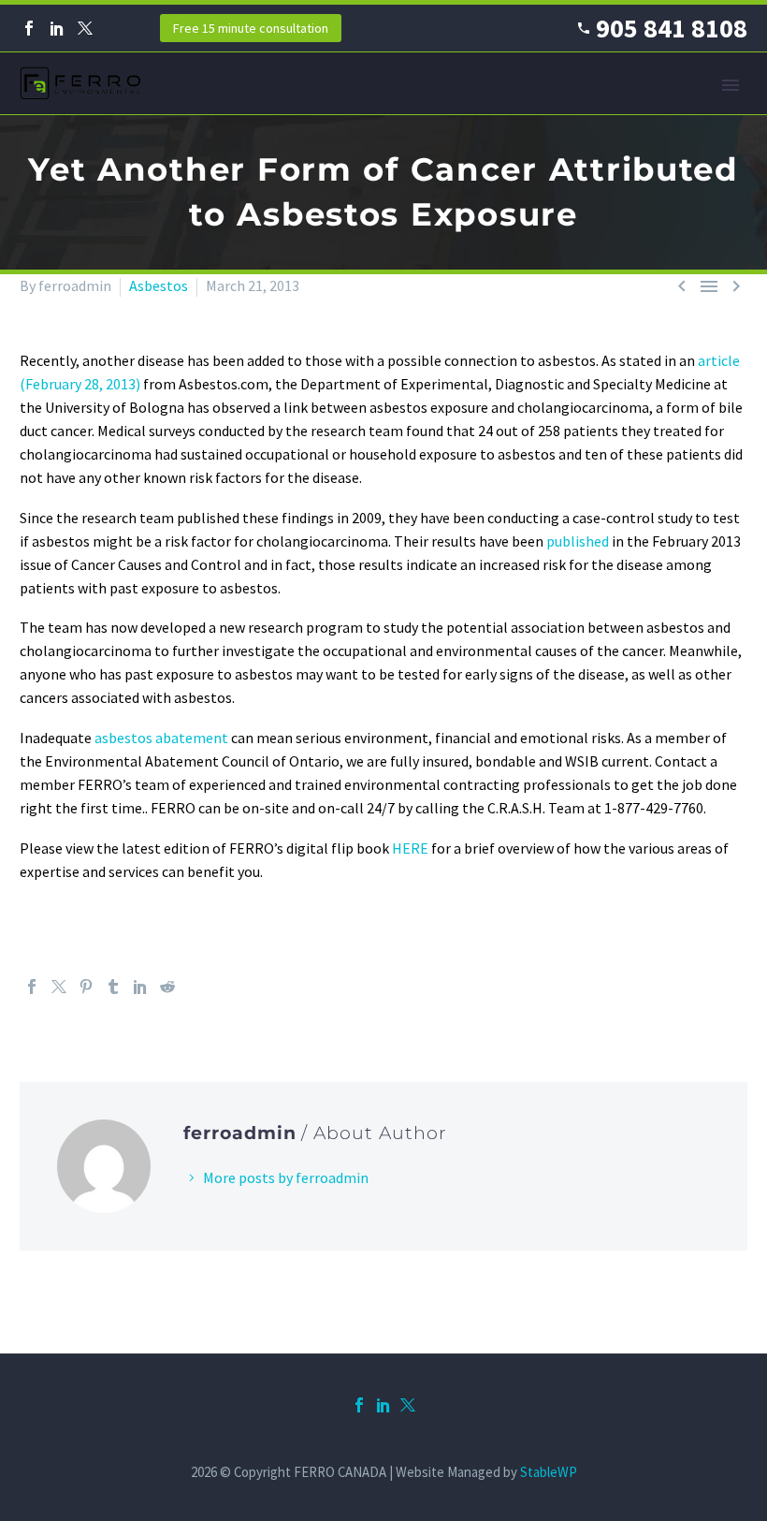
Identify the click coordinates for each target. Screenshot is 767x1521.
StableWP (548, 1472)
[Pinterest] (86, 986)
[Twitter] (85, 28)
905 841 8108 (671, 28)
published (579, 541)
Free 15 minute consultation (250, 28)
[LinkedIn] (57, 28)
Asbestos (158, 285)
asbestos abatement (161, 737)
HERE (410, 848)
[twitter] (407, 1404)
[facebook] (359, 1404)
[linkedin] (383, 1404)
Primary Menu (730, 85)
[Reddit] (167, 986)
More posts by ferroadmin (286, 1177)
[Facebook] (29, 28)
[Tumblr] (113, 986)
